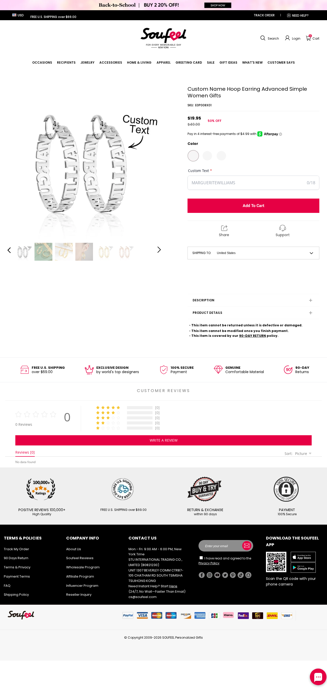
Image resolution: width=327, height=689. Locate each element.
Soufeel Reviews (80, 558)
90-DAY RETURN (252, 336)
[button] (269, 38)
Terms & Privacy (17, 567)
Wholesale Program (83, 567)
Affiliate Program (80, 576)
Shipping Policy (16, 594)
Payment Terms (17, 576)
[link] (42, 62)
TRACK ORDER (264, 15)
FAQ (7, 585)
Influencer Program (82, 585)
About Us (73, 549)
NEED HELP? (300, 15)
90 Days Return (16, 558)
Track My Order (16, 549)
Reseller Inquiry (78, 594)
